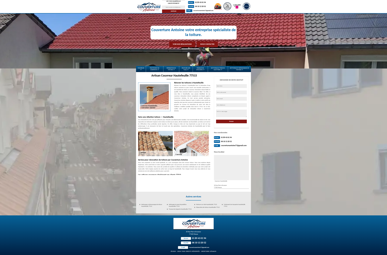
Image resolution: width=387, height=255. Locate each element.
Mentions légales (208, 251)
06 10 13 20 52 (197, 6)
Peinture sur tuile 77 (186, 69)
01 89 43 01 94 (197, 2)
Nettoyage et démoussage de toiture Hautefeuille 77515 (151, 205)
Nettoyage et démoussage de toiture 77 (239, 69)
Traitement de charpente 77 (154, 69)
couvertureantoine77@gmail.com (200, 10)
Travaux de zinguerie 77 (200, 69)
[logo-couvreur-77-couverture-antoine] (149, 6)
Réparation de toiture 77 (171, 69)
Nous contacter (207, 44)
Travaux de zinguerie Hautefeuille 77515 (180, 209)
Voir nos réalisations (182, 44)
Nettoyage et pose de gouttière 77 (218, 69)
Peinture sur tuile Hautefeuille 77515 (206, 204)
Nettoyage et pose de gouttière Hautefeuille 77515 (177, 205)
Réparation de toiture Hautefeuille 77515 (208, 207)
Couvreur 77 (141, 69)
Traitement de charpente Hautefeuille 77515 (234, 205)
